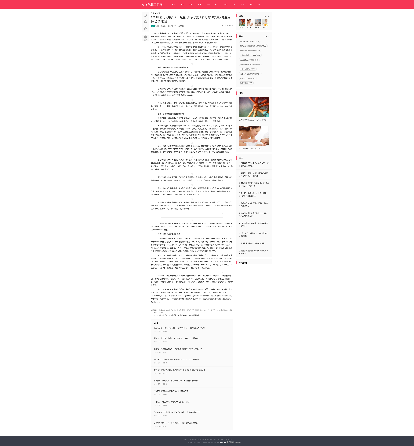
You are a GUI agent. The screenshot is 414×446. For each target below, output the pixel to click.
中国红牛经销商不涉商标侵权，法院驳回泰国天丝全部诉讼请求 (178, 315)
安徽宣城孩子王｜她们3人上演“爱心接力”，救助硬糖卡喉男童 (177, 412)
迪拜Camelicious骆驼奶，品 (249, 41)
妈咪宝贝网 (192, 442)
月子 (208, 4)
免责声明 (201, 439)
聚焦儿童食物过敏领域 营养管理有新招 (253, 46)
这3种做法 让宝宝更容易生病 (250, 148)
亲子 (242, 4)
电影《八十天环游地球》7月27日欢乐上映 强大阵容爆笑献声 (177, 338)
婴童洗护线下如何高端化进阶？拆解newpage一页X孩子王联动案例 (179, 327)
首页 (173, 4)
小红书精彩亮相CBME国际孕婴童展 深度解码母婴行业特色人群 (178, 349)
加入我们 (221, 439)
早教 (234, 4)
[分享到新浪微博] (145, 15)
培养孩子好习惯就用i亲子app (250, 50)
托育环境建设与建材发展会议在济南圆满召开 (171, 391)
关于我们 (185, 439)
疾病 (225, 4)
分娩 (199, 4)
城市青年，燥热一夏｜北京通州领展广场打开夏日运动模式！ (177, 380)
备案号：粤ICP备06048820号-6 (208, 442)
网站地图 (229, 439)
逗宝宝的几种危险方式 (247, 78)
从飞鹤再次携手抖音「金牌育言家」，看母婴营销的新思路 (176, 423)
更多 (145, 40)
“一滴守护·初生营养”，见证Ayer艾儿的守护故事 (172, 401)
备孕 (182, 4)
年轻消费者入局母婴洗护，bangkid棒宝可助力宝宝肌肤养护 (176, 359)
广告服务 (193, 439)
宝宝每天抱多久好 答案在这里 (250, 55)
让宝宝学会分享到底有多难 (249, 60)
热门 (259, 4)
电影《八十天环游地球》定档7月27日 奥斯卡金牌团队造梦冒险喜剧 (179, 370)
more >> (266, 16)
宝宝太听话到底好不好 (247, 69)
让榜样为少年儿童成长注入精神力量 (252, 119)
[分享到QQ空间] (145, 28)
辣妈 (251, 4)
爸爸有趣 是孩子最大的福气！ (250, 74)
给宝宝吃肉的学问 (246, 83)
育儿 (216, 4)
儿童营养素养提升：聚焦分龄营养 (252, 243)
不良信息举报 (211, 439)
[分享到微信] (145, 21)
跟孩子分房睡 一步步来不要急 (250, 64)
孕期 (190, 4)
